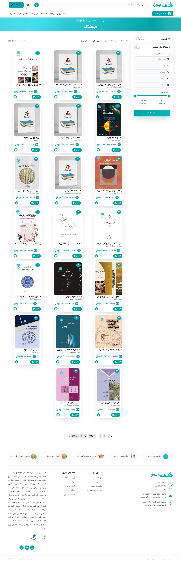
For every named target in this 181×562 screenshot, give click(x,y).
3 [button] (100, 436)
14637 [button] (83, 436)
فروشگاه (44, 13)
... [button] (97, 436)
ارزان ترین (96, 40)
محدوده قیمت (162, 92)
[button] (112, 436)
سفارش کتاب (23, 13)
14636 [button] (92, 436)
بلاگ (52, 13)
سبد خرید (98, 481)
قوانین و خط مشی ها (94, 490)
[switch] (137, 47)
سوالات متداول (69, 494)
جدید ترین (108, 40)
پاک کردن (138, 39)
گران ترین (84, 40)
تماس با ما (12, 13)
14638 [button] (75, 436)
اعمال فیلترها (152, 112)
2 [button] (104, 436)
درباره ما (35, 13)
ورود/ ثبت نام (70, 477)
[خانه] (103, 20)
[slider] (135, 95)
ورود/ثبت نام (16, 4)
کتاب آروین (61, 13)
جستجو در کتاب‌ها (161, 54)
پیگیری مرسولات (96, 486)
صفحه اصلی (93, 20)
